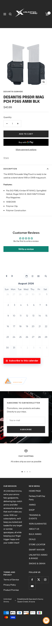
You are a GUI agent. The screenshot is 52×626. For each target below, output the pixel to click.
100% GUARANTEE (38, 523)
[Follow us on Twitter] (38, 579)
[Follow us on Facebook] (32, 579)
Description (10, 169)
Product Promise (11, 590)
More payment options (26, 149)
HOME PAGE (35, 491)
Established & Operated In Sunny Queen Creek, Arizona (30, 600)
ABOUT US (34, 529)
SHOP (32, 510)
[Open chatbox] (46, 620)
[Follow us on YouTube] (32, 586)
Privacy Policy (9, 585)
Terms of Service (11, 579)
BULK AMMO (35, 534)
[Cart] (47, 14)
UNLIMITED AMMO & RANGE (38, 557)
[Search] (10, 14)
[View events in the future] (12, 276)
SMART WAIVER (36, 549)
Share (6, 158)
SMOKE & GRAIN (37, 563)
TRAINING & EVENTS (35, 517)
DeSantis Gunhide (13, 91)
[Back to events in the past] (6, 276)
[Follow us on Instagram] (45, 579)
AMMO (32, 504)
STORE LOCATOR (37, 544)
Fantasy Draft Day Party (37, 498)
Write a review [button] (26, 249)
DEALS (32, 539)
